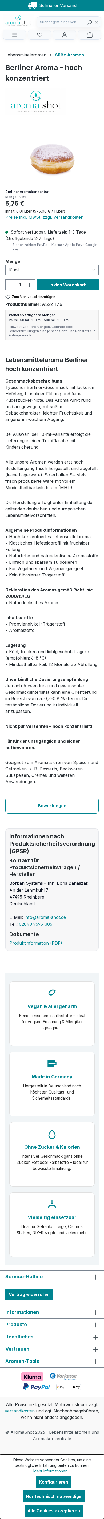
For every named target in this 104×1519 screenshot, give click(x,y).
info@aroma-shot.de (45, 917)
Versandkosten (20, 1411)
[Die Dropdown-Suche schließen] (98, 22)
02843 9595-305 (35, 924)
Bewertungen (52, 805)
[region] (52, 155)
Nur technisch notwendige (54, 1496)
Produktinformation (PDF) (35, 943)
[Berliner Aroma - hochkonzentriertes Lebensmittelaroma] (52, 155)
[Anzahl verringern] (11, 284)
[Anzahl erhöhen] (29, 284)
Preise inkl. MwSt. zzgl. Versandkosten (44, 217)
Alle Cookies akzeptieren (53, 1510)
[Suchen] (90, 22)
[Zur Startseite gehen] (29, 20)
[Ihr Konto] (64, 35)
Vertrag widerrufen (29, 1294)
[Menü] (14, 35)
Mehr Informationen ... (52, 1471)
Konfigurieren (53, 1482)
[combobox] (61, 22)
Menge (12, 261)
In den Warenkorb (68, 284)
